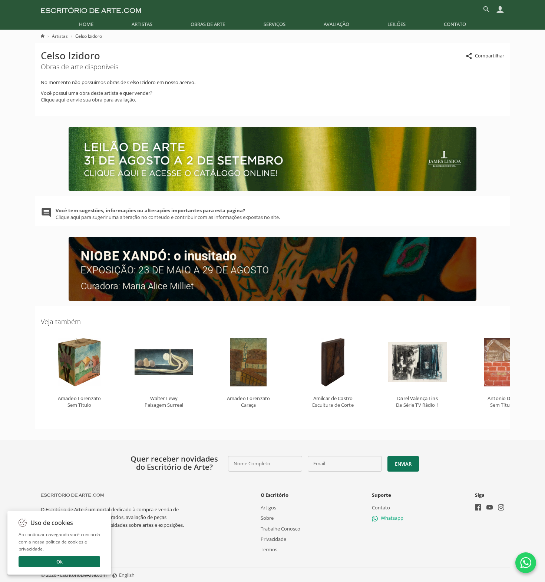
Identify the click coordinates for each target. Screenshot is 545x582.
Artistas (142, 24)
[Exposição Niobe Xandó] (272, 299)
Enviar (403, 463)
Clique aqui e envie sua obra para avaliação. (88, 99)
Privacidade (273, 539)
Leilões (396, 24)
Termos (269, 549)
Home (86, 24)
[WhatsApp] (525, 562)
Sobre (267, 518)
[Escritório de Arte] (91, 9)
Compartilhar (489, 55)
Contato (455, 24)
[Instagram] (501, 508)
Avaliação (336, 24)
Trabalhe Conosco (280, 528)
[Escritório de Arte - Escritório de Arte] (72, 495)
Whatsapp (392, 518)
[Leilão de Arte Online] (272, 189)
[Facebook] (478, 508)
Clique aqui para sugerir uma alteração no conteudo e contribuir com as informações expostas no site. (168, 213)
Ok (59, 561)
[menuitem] (86, 24)
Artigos (268, 507)
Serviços (274, 24)
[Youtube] (489, 508)
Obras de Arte (208, 24)
